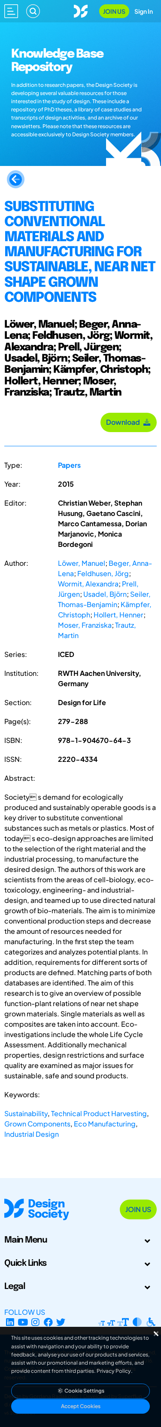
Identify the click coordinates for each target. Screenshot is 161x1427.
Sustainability (26, 1113)
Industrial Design (31, 1134)
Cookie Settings (84, 1390)
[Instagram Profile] (35, 1322)
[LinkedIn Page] (10, 1322)
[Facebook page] (48, 1322)
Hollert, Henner (118, 614)
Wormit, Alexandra (88, 583)
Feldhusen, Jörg (103, 573)
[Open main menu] (11, 11)
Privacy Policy (114, 1371)
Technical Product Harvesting (99, 1113)
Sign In (143, 11)
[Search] (33, 11)
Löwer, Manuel (81, 563)
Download (124, 422)
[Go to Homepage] (81, 10)
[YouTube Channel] (23, 1322)
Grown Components (37, 1123)
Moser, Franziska (85, 624)
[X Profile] (61, 1322)
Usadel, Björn (105, 593)
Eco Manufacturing (105, 1123)
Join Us (114, 11)
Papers (69, 465)
